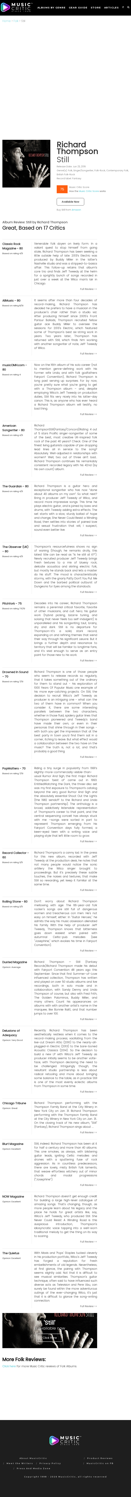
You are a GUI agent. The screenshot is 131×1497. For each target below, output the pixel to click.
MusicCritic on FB (100, 1463)
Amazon (76, 209)
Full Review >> (88, 289)
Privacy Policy (50, 1463)
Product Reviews (100, 1458)
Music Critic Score (89, 191)
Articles (111, 7)
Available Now (70, 202)
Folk (16, 21)
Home (6, 21)
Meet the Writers (20, 1463)
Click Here (50, 1338)
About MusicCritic (33, 1458)
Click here (9, 1366)
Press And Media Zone (34, 1468)
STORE (96, 7)
